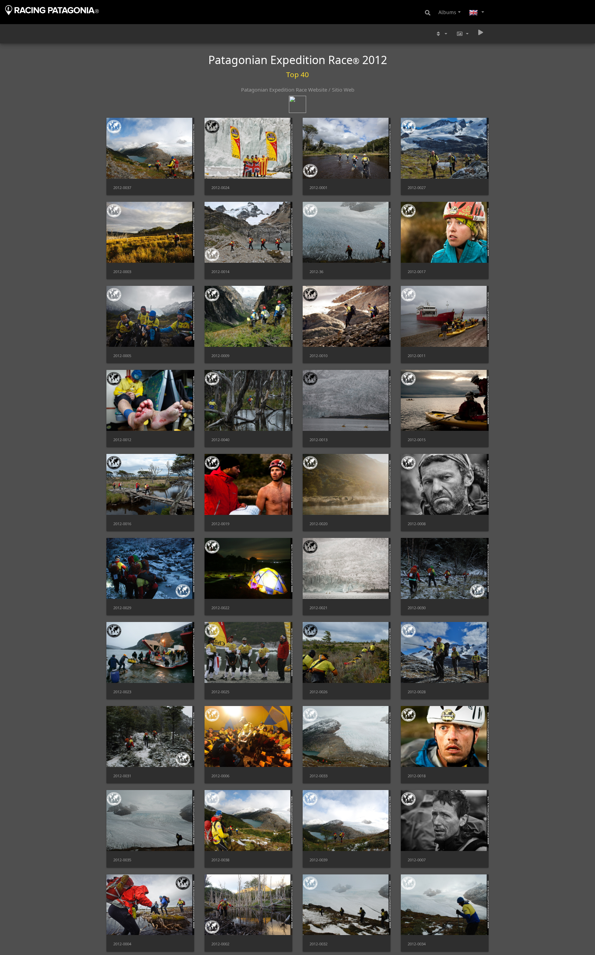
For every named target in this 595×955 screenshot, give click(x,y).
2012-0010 (318, 355)
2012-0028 (417, 692)
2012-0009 (220, 355)
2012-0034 (417, 944)
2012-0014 (220, 271)
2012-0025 (220, 692)
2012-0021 (318, 608)
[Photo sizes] (462, 34)
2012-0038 (220, 860)
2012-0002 (220, 944)
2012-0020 (318, 524)
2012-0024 (220, 187)
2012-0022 (220, 608)
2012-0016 (122, 524)
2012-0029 (122, 608)
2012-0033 (318, 776)
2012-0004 (122, 944)
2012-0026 (318, 692)
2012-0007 (417, 860)
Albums (447, 12)
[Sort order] (441, 34)
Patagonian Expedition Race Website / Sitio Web (297, 89)
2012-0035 (122, 860)
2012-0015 (417, 440)
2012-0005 (122, 355)
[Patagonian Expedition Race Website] (297, 100)
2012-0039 (318, 860)
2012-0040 (220, 440)
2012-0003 (122, 271)
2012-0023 (122, 692)
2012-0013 (318, 440)
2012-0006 (220, 776)
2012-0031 (122, 776)
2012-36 (316, 271)
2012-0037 (122, 187)
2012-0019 (220, 524)
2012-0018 (417, 776)
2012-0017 (417, 271)
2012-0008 (417, 524)
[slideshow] (481, 32)
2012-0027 (417, 187)
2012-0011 (417, 355)
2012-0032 (318, 944)
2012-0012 (122, 440)
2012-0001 (318, 187)
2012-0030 (417, 608)
